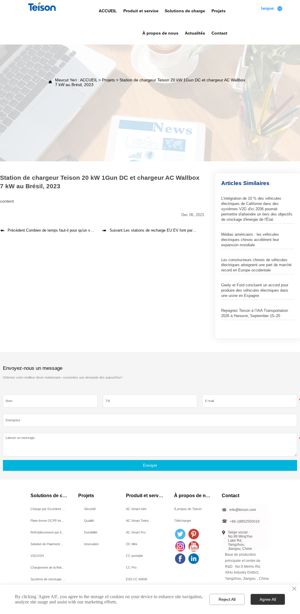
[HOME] (41, 6)
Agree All (268, 599)
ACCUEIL (88, 80)
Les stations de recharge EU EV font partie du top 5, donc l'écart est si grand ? (191, 230)
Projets (108, 80)
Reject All (227, 599)
